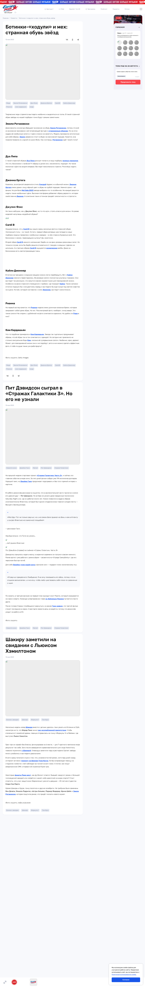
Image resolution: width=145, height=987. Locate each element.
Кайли (62, 284)
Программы (91, 9)
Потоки (127, 9)
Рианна (9, 107)
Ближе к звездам (12, 720)
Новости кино (11, 468)
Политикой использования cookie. (124, 974)
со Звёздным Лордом (54, 599)
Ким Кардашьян (37, 334)
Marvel (35, 468)
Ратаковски (58, 140)
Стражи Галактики (61, 468)
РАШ (62, 9)
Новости (14, 18)
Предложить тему (128, 82)
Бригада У (50, 9)
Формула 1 (35, 720)
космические (51, 248)
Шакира (25, 720)
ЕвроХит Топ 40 (74, 9)
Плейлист (104, 9)
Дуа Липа (34, 103)
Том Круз (45, 720)
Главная (6, 18)
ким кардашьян (20, 107)
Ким (29, 340)
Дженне (20, 196)
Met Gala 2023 (27, 190)
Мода (8, 103)
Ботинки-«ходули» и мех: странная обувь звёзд (37, 18)
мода (31, 107)
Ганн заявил (57, 606)
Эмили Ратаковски (20, 103)
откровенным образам (58, 131)
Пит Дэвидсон (46, 468)
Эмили (22, 137)
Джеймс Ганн (25, 468)
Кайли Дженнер (69, 103)
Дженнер (47, 290)
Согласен (125, 980)
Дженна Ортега (46, 103)
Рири (75, 313)
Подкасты (116, 9)
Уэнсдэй (42, 184)
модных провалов (70, 161)
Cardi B (57, 103)
